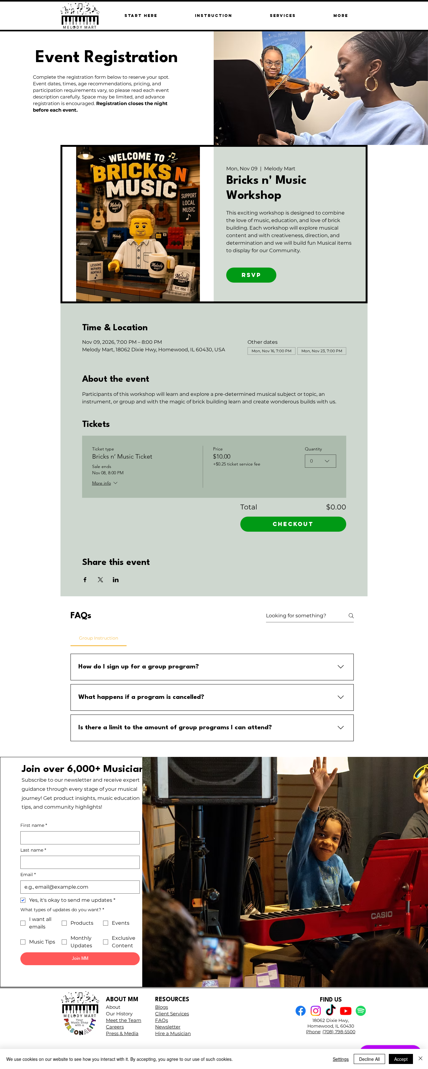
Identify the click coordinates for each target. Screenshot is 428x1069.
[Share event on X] (100, 579)
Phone (313, 1031)
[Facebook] (300, 1011)
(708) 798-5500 (338, 1031)
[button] (341, 15)
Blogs (161, 1007)
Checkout (293, 524)
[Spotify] (361, 1011)
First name (33, 825)
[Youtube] (345, 1011)
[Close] (420, 1059)
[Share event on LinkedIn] (116, 579)
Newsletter (167, 1027)
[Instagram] (315, 1011)
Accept (401, 1059)
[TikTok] (330, 1011)
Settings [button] (341, 1059)
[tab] (98, 638)
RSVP (251, 275)
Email (28, 874)
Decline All (369, 1059)
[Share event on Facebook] (85, 579)
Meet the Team (123, 1020)
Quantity (313, 449)
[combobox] (320, 461)
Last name (33, 850)
